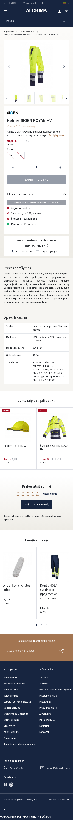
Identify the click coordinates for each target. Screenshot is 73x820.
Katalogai (44, 732)
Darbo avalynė (11, 689)
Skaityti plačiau (56, 135)
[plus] (60, 167)
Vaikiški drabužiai (12, 732)
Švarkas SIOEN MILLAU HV (54, 447)
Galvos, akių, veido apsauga (17, 701)
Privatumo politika (48, 695)
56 (20, 155)
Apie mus (43, 677)
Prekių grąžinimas (48, 707)
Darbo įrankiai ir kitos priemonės (19, 744)
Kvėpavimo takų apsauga (16, 714)
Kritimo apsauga (11, 720)
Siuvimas (43, 683)
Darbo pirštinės (11, 695)
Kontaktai (44, 726)
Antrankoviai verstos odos (16, 587)
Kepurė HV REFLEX (14, 446)
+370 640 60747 (24, 251)
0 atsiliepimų (29, 126)
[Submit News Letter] (62, 651)
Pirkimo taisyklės (47, 720)
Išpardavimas (10, 738)
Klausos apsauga (12, 707)
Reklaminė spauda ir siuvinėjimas (55, 689)
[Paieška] (65, 21)
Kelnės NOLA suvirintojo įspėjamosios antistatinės (48, 592)
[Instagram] (12, 784)
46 (11, 155)
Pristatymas (45, 701)
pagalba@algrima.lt (51, 251)
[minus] (12, 167)
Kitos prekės (9, 726)
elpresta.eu (64, 799)
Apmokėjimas (45, 714)
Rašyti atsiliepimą (37, 505)
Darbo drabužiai (11, 677)
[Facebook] (6, 784)
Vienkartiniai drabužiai (14, 683)
